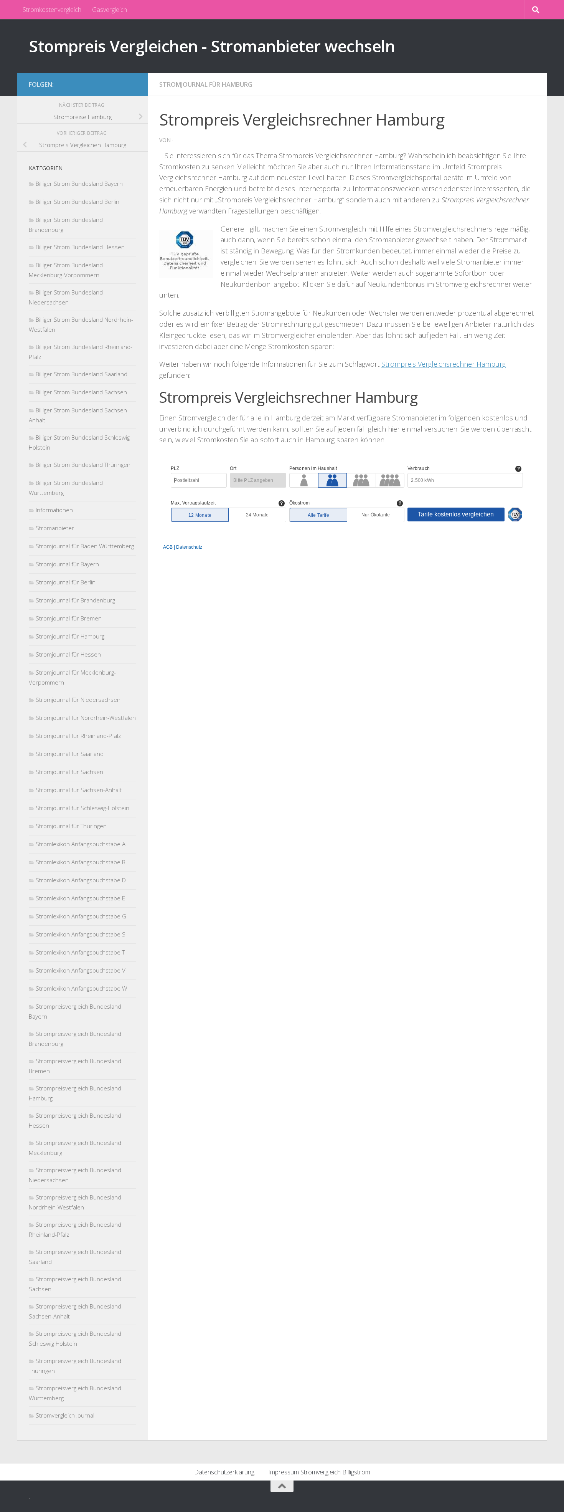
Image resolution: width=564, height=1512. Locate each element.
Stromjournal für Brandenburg (75, 600)
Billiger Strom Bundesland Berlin (77, 201)
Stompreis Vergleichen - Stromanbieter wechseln (212, 46)
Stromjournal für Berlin (66, 582)
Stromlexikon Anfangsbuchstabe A (80, 844)
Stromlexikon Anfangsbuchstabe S (80, 934)
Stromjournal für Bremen (69, 618)
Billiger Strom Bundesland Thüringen (83, 464)
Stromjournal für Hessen (68, 654)
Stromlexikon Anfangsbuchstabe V (80, 970)
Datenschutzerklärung (224, 1472)
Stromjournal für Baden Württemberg (85, 546)
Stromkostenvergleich (52, 9)
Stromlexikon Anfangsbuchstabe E (80, 898)
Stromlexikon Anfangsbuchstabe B (80, 862)
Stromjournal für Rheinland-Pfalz (78, 735)
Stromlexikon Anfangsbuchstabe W (81, 988)
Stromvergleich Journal (65, 1415)
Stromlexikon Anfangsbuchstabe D (81, 880)
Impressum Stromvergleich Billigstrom (319, 1472)
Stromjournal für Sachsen (69, 772)
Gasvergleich (109, 9)
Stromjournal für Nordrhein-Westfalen (86, 717)
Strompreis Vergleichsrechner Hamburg (443, 364)
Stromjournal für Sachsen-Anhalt (79, 790)
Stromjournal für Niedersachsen (78, 699)
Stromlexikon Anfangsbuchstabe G (81, 916)
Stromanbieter (55, 528)
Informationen (54, 510)
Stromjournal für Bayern (67, 564)
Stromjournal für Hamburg (205, 84)
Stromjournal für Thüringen (71, 826)
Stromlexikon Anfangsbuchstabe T (80, 952)
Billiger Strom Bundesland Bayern (79, 183)
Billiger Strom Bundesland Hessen (80, 247)
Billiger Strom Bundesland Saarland (81, 374)
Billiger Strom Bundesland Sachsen (81, 392)
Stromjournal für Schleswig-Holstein (82, 808)
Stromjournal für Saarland (70, 754)
